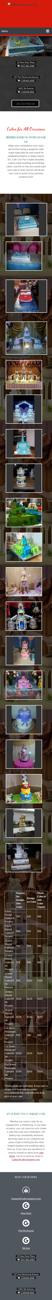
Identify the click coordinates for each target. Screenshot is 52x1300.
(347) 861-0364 (27, 66)
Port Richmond (26, 1231)
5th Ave (26, 1248)
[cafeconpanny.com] (24, 14)
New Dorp (26, 1213)
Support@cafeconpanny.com (26, 1199)
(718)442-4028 (27, 80)
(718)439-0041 (27, 92)
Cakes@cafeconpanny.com (26, 1159)
